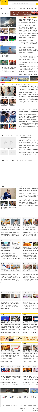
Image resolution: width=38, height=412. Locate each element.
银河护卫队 (14, 68)
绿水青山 (35, 28)
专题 (6, 7)
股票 (16, 135)
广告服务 (24, 408)
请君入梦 (8, 67)
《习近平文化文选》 (22, 20)
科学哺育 (34, 263)
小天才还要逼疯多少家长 (27, 276)
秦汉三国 (7, 292)
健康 (32, 8)
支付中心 (18, 408)
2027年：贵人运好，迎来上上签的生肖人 (8, 356)
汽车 (2, 160)
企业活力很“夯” (21, 25)
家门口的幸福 (26, 28)
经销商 (25, 160)
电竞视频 (29, 366)
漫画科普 (12, 366)
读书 (34, 292)
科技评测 (18, 186)
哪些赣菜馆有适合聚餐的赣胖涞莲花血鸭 (30, 255)
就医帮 (18, 263)
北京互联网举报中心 (12, 397)
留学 (34, 218)
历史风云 (18, 315)
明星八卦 (12, 84)
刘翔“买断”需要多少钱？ (23, 64)
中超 (19, 109)
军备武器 (12, 315)
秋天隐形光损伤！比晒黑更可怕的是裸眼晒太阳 (9, 274)
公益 (28, 315)
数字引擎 (30, 25)
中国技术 (33, 30)
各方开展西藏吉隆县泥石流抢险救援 (25, 22)
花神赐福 (14, 70)
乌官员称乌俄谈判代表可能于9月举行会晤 (26, 52)
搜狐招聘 (21, 408)
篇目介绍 (28, 20)
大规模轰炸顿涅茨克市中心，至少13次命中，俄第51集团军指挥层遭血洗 (14, 326)
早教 (28, 263)
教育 (29, 8)
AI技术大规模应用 (27, 30)
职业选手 (34, 366)
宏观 (3, 8)
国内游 (7, 240)
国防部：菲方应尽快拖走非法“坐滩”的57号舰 (26, 47)
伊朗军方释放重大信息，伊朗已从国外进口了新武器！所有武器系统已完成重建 (15, 327)
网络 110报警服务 (26, 397)
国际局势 (7, 315)
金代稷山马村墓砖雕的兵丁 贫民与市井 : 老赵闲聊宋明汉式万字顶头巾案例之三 (15, 303)
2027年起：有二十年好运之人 (6, 358)
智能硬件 (13, 186)
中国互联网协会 (34, 397)
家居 (14, 8)
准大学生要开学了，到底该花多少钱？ (29, 229)
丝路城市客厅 (21, 33)
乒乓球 (33, 109)
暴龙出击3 (10, 70)
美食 (24, 240)
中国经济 (33, 22)
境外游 (12, 240)
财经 (2, 135)
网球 (36, 109)
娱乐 (2, 84)
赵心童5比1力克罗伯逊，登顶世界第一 (30, 329)
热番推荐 (18, 366)
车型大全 (21, 160)
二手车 (12, 160)
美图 (25, 84)
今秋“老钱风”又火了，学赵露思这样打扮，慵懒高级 (10, 235)
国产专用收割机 (27, 33)
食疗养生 (34, 240)
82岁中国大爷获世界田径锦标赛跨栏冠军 (26, 69)
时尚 (2, 218)
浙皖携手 (26, 25)
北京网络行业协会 (20, 397)
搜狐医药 (7, 263)
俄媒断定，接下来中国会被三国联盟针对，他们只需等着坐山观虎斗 (13, 332)
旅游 (29, 7)
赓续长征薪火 (21, 28)
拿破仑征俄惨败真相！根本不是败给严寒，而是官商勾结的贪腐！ (12, 306)
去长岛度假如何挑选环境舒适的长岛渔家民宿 (9, 256)
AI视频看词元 (32, 27)
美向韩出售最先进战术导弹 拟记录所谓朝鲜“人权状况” (28, 49)
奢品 (18, 218)
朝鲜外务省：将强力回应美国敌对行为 (29, 332)
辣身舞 (11, 68)
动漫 (2, 366)
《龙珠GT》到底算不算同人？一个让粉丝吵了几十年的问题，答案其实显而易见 (15, 377)
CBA (16, 109)
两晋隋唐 (12, 292)
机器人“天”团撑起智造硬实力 (23, 27)
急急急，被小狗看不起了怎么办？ (29, 355)
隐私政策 (37, 408)
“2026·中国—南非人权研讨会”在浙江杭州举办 (9, 305)
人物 (12, 218)
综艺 (22, 84)
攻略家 (18, 240)
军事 (3, 7)
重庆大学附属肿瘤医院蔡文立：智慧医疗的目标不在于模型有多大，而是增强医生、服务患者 (17, 279)
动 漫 (1, 70)
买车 (21, 8)
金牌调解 (5, 71)
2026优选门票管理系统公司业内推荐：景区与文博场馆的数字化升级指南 (14, 258)
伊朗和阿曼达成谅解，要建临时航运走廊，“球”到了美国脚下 (11, 329)
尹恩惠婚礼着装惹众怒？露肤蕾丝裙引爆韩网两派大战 (10, 229)
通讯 (10, 186)
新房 (12, 8)
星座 (2, 344)
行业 (20, 135)
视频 (21, 7)
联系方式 (27, 408)
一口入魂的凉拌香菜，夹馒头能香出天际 (30, 256)
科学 (24, 186)
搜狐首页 (4, 2)
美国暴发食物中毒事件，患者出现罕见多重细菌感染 (10, 280)
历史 (2, 292)
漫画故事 (7, 366)
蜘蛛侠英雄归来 (6, 68)
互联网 (7, 186)
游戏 (24, 366)
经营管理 (23, 135)
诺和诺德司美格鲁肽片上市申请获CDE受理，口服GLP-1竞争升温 (12, 277)
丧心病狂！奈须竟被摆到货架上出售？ (8, 379)
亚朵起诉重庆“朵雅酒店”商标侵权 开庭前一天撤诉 (27, 57)
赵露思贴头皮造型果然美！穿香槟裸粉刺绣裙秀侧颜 (10, 234)
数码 (27, 186)
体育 (2, 109)
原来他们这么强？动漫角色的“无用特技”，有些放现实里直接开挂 (12, 384)
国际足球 (23, 109)
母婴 (32, 7)
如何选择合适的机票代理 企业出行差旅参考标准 (9, 255)
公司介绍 (34, 408)
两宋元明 (18, 292)
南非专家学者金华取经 (5, 308)
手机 (21, 186)
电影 (19, 84)
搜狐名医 (12, 263)
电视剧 (24, 7)
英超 (12, 7)
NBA (14, 7)
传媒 (34, 315)
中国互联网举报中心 (5, 397)
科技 (2, 186)
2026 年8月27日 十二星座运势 (6, 361)
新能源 (24, 8)
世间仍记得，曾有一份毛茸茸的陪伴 (29, 361)
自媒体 (17, 160)
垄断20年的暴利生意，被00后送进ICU (29, 235)
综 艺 (1, 71)
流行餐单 (29, 240)
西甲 (29, 109)
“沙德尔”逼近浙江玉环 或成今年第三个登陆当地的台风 (28, 42)
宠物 (24, 344)
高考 (28, 218)
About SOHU (30, 408)
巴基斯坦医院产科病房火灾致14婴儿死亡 (30, 280)
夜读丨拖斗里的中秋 (26, 306)
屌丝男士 (5, 67)
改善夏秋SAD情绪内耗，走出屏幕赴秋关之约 (9, 276)
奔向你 (15, 67)
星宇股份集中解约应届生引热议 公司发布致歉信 (27, 59)
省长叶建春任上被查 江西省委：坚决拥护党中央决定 (28, 43)
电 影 (1, 68)
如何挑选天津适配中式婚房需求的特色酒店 (8, 253)
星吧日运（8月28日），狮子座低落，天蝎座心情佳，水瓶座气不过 (12, 355)
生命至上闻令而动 (34, 20)
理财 (6, 8)
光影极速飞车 (6, 70)
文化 (24, 292)
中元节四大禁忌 (6, 56)
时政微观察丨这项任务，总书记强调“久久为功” (27, 19)
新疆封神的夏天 (6, 55)
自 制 (1, 67)
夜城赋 (12, 67)
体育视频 (8, 109)
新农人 (31, 28)
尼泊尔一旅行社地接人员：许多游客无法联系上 (27, 40)
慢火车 (34, 25)
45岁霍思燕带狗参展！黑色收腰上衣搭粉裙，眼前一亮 (10, 232)
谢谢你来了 (13, 71)
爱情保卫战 (9, 71)
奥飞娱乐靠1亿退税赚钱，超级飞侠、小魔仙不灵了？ (10, 382)
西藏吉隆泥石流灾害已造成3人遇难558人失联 (27, 37)
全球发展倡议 (21, 30)
